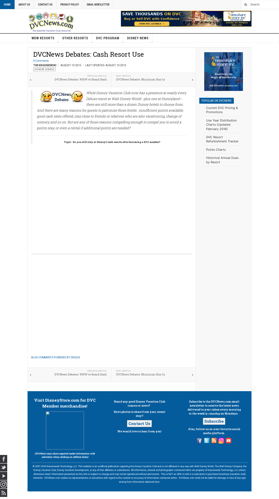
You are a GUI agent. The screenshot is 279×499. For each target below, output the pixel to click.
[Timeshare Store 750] (186, 19)
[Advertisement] (223, 232)
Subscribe (214, 421)
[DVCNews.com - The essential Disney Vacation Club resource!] (51, 21)
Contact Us (45, 4)
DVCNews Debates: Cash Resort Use (88, 54)
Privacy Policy (69, 4)
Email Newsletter (98, 4)
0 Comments (41, 60)
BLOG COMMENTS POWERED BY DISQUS (55, 357)
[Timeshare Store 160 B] (223, 71)
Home (7, 4)
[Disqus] (111, 195)
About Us (24, 4)
